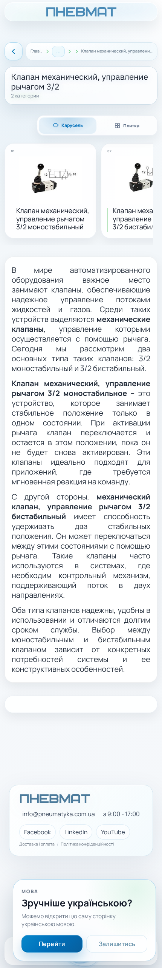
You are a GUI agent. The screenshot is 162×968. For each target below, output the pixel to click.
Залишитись (117, 944)
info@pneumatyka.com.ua (58, 814)
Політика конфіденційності (87, 844)
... (58, 51)
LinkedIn (75, 832)
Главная (37, 51)
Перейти (52, 944)
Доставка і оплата (37, 844)
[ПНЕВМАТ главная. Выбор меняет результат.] (81, 11)
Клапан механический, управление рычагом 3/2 (117, 51)
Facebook (37, 832)
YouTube (113, 832)
